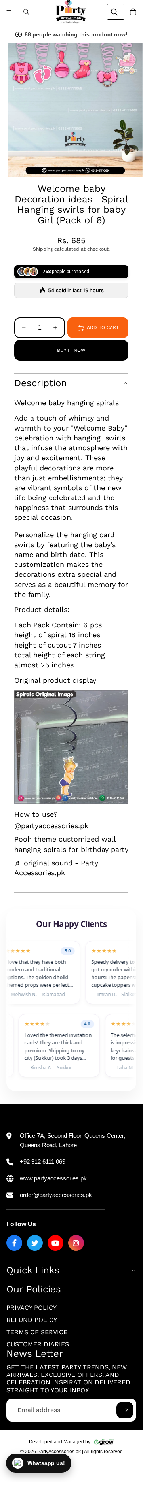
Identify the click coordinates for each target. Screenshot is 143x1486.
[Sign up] (124, 1410)
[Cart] (133, 12)
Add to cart (103, 327)
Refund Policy (31, 1320)
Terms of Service (36, 1332)
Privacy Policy (31, 1307)
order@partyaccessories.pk (56, 1194)
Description (40, 383)
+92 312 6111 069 (42, 1161)
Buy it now (71, 350)
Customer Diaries (37, 1344)
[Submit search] (114, 12)
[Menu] (9, 12)
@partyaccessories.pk (51, 825)
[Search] (26, 12)
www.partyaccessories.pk (53, 1178)
